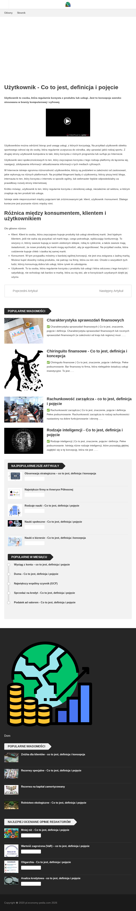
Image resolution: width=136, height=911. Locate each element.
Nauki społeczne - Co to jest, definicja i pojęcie (53, 521)
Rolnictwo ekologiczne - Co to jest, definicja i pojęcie (53, 802)
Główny (8, 12)
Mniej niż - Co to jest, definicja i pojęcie (45, 829)
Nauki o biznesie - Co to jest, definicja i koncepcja (55, 537)
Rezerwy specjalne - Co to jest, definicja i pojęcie (51, 770)
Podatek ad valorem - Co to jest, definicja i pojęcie (44, 602)
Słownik (21, 12)
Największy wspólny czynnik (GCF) (36, 583)
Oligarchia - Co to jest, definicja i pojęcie (46, 862)
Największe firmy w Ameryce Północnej (49, 489)
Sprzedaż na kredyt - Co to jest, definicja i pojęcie (44, 592)
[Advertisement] (68, 43)
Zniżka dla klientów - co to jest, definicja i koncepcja (53, 754)
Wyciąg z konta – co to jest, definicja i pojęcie (42, 564)
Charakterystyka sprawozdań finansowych (85, 320)
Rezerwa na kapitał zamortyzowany (43, 786)
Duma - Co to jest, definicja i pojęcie (36, 573)
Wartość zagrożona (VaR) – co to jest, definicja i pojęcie (55, 845)
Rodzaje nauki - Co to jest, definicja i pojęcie (52, 505)
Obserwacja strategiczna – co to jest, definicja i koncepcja (60, 473)
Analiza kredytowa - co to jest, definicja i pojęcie (50, 878)
